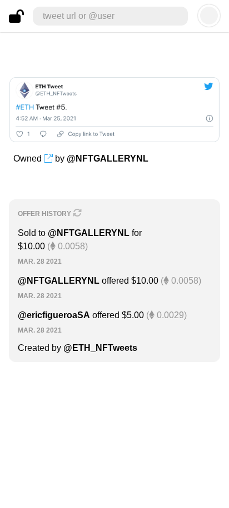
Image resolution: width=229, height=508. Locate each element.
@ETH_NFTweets (100, 348)
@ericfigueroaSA (54, 315)
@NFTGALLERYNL (107, 158)
